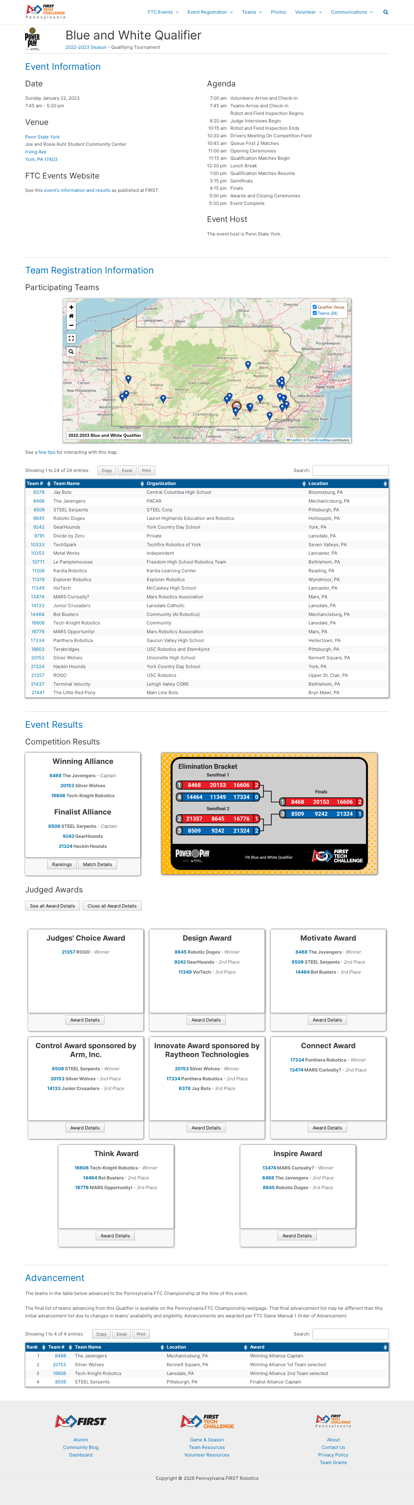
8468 (60, 1356)
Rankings (62, 864)
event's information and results (77, 190)
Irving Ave (35, 152)
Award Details (85, 1020)
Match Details (97, 864)
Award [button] (257, 1347)
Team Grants (333, 1462)
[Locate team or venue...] (71, 351)
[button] (176, 12)
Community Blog (80, 1447)
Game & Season (207, 1440)
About (333, 1440)
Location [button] (318, 483)
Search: (302, 470)
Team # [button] (35, 483)
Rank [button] (32, 1347)
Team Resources (207, 1447)
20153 (59, 1364)
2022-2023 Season (86, 47)
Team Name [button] (66, 483)
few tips (47, 452)
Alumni (80, 1440)
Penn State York (42, 137)
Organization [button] (161, 483)
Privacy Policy (333, 1455)
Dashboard (80, 1455)
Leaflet (295, 439)
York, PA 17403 (41, 159)
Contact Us (333, 1447)
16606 (59, 1373)
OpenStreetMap (319, 439)
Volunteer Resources (206, 1455)
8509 (60, 1382)
